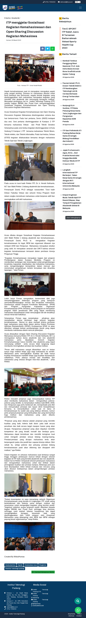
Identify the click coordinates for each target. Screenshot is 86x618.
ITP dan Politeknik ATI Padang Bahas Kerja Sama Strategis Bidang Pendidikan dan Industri (72, 136)
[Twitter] (47, 48)
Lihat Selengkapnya (73, 218)
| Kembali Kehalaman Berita (44, 572)
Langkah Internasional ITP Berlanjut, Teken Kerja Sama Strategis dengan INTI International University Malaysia (72, 178)
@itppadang (36, 603)
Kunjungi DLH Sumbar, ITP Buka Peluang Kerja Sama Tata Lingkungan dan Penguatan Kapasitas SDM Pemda (72, 113)
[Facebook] (42, 48)
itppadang (36, 597)
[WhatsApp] (52, 48)
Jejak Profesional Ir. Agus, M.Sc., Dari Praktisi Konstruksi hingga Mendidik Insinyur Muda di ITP (71, 155)
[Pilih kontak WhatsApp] (78, 610)
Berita (8, 18)
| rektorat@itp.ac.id (66, 2)
